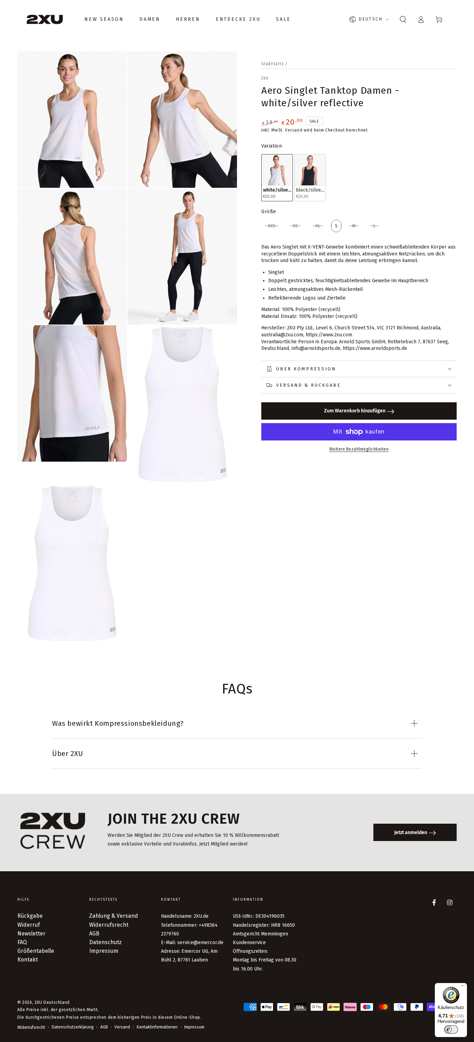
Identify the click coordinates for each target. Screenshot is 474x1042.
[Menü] (463, 987)
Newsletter (31, 933)
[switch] (451, 1029)
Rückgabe (30, 916)
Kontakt (27, 959)
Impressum (103, 951)
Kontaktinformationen (157, 1027)
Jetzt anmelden (410, 832)
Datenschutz (105, 942)
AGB (94, 933)
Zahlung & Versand (113, 916)
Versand (293, 130)
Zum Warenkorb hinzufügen (355, 411)
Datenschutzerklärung (73, 1027)
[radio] (277, 177)
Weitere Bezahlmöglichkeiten (359, 449)
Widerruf (28, 925)
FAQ (22, 942)
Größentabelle (35, 951)
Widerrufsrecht (108, 925)
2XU (265, 78)
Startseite (272, 64)
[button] (403, 19)
